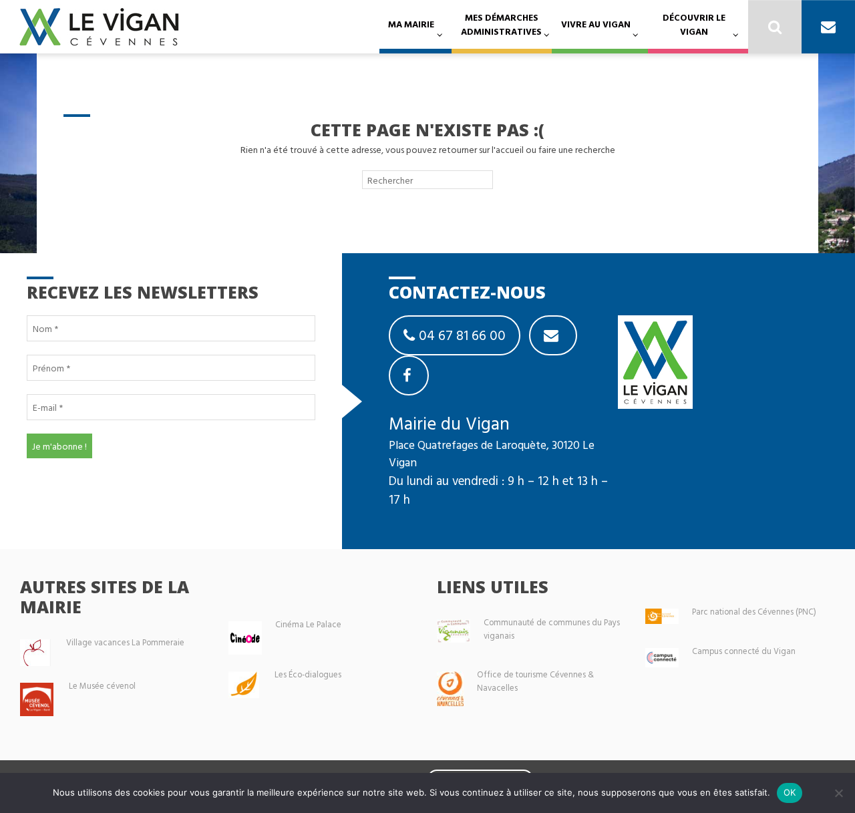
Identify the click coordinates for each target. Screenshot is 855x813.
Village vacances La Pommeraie (125, 642)
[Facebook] (409, 375)
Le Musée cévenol (102, 685)
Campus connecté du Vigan (744, 651)
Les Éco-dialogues (308, 674)
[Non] (838, 793)
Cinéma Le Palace (308, 624)
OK (790, 792)
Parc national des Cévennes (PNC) (754, 611)
